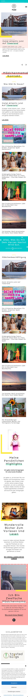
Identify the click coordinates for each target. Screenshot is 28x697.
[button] (25, 666)
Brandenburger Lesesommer (16, 634)
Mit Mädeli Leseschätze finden (14, 557)
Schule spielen (15, 644)
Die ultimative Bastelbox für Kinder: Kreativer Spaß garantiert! (13, 147)
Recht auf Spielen (8, 644)
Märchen (15, 641)
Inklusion (9, 637)
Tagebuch (7, 647)
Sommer (24, 644)
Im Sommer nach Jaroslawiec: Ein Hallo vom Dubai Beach (13, 232)
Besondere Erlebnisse (5, 634)
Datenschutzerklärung (18, 695)
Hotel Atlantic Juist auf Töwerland (11, 282)
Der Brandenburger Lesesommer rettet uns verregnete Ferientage (11, 421)
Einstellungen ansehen (14, 691)
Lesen (10, 640)
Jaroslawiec (13, 637)
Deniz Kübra (24, 634)
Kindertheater (19, 637)
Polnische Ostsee (15, 643)
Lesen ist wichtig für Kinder (16, 640)
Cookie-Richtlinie (8, 695)
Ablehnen (14, 687)
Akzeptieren (14, 683)
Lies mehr (5, 55)
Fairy (2, 637)
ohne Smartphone (7, 643)
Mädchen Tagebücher (8, 641)
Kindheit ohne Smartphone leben (14, 638)
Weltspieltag (12, 647)
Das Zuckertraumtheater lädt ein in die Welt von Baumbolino (13, 205)
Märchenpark (20, 641)
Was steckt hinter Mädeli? (14, 615)
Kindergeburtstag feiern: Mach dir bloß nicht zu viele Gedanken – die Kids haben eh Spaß (14, 176)
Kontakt (14, 76)
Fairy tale (5, 637)
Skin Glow (20, 644)
